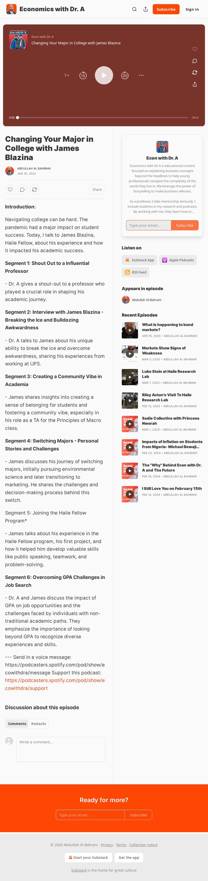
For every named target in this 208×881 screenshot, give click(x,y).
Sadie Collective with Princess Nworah (170, 421)
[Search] (134, 9)
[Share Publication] (146, 9)
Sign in (192, 9)
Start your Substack (90, 857)
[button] (66, 75)
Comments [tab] (17, 723)
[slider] (103, 117)
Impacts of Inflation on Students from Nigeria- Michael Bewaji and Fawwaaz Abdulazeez (172, 444)
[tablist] (27, 724)
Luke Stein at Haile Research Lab (169, 374)
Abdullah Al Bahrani (34, 168)
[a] (130, 330)
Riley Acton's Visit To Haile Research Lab (167, 397)
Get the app (129, 857)
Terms (121, 844)
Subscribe (166, 9)
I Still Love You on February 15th (172, 488)
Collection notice (143, 844)
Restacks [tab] (38, 723)
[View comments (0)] (195, 61)
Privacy (107, 844)
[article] (162, 330)
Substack (78, 870)
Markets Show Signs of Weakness (164, 351)
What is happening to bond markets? (167, 327)
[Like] (10, 189)
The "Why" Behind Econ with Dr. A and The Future (172, 468)
